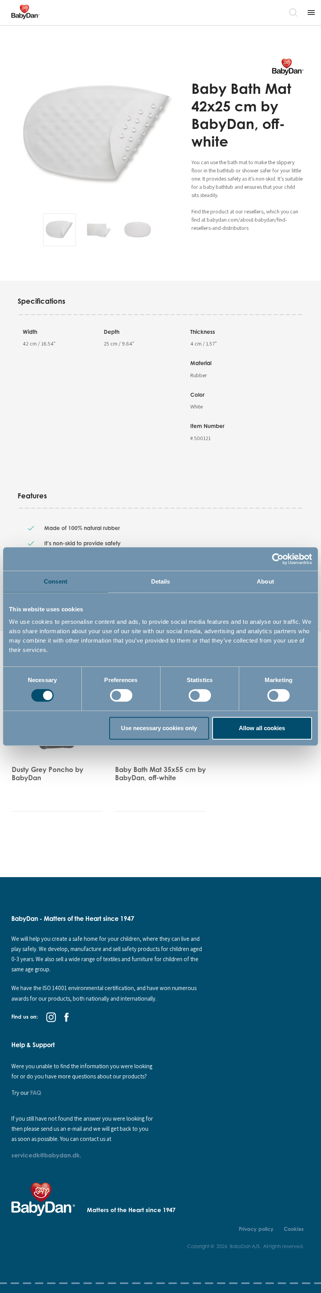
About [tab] (265, 581)
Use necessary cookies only (159, 728)
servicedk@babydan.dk (45, 1155)
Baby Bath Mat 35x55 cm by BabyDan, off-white (160, 773)
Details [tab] (160, 581)
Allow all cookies (262, 728)
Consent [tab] (55, 581)
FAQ (35, 1092)
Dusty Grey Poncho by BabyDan (47, 773)
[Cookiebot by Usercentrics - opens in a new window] (277, 559)
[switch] (121, 695)
